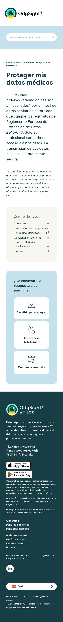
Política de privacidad (16, 596)
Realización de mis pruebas (31, 228)
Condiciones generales (38, 596)
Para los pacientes (17, 524)
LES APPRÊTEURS (27, 607)
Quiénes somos (15, 539)
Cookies (9, 600)
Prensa (10, 547)
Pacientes (11, 66)
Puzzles (18, 251)
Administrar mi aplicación (36, 63)
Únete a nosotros (17, 543)
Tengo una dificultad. (27, 233)
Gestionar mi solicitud (27, 237)
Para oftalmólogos (17, 528)
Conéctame (21, 223)
